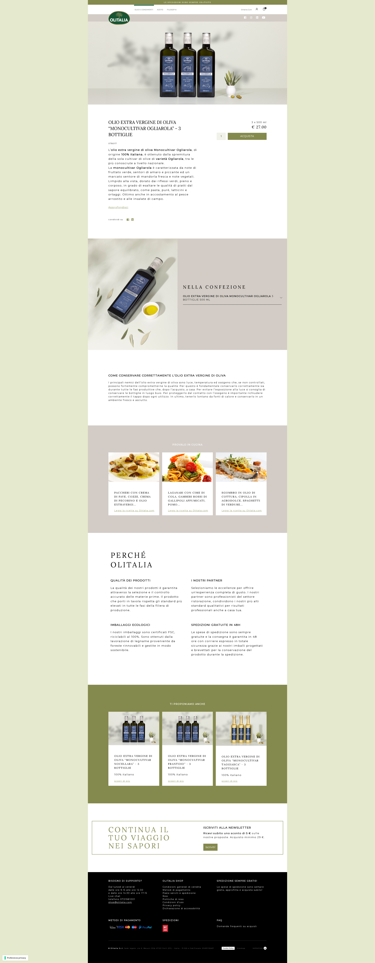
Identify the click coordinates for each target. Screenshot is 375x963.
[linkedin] (132, 219)
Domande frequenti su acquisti (237, 926)
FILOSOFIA (172, 10)
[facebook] (128, 219)
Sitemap (241, 948)
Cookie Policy (228, 948)
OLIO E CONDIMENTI (144, 10)
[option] (187, 63)
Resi (165, 896)
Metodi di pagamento (177, 890)
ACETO (160, 10)
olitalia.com (246, 10)
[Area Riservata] (257, 10)
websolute (258, 948)
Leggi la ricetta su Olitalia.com (134, 510)
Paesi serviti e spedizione (179, 893)
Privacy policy (172, 905)
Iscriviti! (210, 847)
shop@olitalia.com (120, 902)
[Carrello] (264, 10)
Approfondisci (118, 207)
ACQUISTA (247, 136)
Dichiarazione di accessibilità (181, 908)
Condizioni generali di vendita (182, 887)
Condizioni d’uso (173, 902)
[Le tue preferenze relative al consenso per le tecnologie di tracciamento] (15, 958)
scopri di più (122, 781)
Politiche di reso (173, 899)
